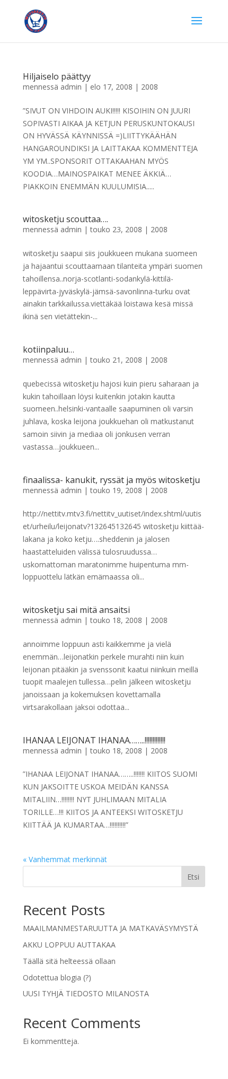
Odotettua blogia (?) (57, 977)
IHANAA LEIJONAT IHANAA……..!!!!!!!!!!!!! (94, 740)
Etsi (193, 877)
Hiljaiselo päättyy (57, 76)
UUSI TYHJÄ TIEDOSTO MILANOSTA (86, 993)
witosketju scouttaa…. (65, 219)
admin (71, 87)
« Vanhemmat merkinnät (65, 859)
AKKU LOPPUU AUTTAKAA (69, 945)
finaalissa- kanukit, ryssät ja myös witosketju (111, 480)
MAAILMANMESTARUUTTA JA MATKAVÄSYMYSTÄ (110, 928)
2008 (149, 87)
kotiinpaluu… (48, 349)
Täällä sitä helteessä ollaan (69, 961)
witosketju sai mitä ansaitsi (76, 610)
